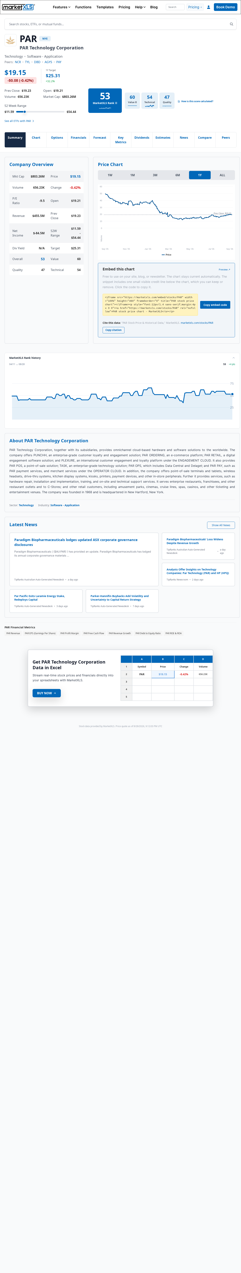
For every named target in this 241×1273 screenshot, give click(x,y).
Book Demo (225, 7)
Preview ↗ (224, 269)
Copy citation (113, 330)
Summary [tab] (15, 137)
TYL (27, 62)
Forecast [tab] (99, 137)
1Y (200, 175)
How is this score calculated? (197, 101)
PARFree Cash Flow (94, 633)
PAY (58, 62)
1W (110, 175)
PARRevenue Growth (120, 633)
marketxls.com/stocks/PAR (197, 323)
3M (155, 175)
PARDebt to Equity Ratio (148, 633)
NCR (18, 62)
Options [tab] (57, 137)
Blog (154, 7)
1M (132, 175)
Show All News (221, 525)
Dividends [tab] (141, 137)
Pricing (124, 7)
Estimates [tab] (163, 137)
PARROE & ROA (173, 633)
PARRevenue (13, 633)
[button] (61, 7)
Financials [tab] (78, 137)
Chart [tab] (36, 137)
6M (177, 175)
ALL (222, 175)
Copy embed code (215, 305)
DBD (37, 62)
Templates (105, 7)
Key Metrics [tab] (120, 139)
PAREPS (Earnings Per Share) (40, 633)
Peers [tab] (226, 137)
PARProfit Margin (69, 633)
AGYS (48, 62)
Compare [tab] (205, 137)
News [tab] (184, 137)
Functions (83, 7)
